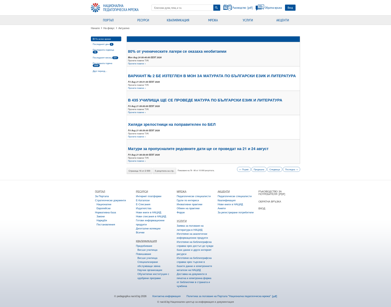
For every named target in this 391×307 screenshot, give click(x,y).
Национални (104, 204)
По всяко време (103, 38)
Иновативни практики (189, 204)
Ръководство (239, 7)
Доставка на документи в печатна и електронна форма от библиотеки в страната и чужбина (194, 280)
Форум (181, 212)
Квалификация (227, 200)
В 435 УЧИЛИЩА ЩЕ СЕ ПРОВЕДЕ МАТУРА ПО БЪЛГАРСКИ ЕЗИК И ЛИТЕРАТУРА (205, 100)
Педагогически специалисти (194, 196)
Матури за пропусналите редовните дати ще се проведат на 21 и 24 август (198, 148)
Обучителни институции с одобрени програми (153, 276)
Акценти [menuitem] (282, 20)
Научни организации (149, 270)
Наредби (102, 220)
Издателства (143, 208)
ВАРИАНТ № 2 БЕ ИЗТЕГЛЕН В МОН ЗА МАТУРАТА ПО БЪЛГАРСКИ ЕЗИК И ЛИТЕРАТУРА (212, 75)
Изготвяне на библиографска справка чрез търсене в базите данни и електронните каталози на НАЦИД (194, 264)
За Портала (102, 196)
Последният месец (105, 57)
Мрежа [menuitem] (213, 20)
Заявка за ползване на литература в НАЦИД (190, 227)
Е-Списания (143, 204)
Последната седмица (103, 50)
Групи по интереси (188, 200)
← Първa (243, 169)
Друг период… (100, 70)
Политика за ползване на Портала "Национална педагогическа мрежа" (228, 296)
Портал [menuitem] (108, 20)
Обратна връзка (273, 7)
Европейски (104, 208)
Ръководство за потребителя (270, 192)
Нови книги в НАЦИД (148, 212)
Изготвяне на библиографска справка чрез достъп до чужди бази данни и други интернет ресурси (195, 248)
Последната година (102, 64)
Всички (140, 232)
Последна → (291, 169)
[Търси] (216, 8)
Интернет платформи (148, 196)
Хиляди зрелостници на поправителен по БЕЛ (172, 124)
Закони (101, 216)
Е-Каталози (143, 200)
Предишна (259, 169)
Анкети (222, 208)
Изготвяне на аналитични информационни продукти (192, 235)
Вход (290, 7)
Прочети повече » (137, 63)
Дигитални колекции (148, 228)
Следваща (274, 169)
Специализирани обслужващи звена (148, 264)
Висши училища (147, 250)
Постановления (106, 224)
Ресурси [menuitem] (143, 20)
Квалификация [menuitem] (178, 20)
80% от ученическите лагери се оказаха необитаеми (177, 51)
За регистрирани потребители (236, 212)
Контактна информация (166, 296)
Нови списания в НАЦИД (151, 216)
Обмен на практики (188, 208)
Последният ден (102, 44)
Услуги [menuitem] (248, 20)
